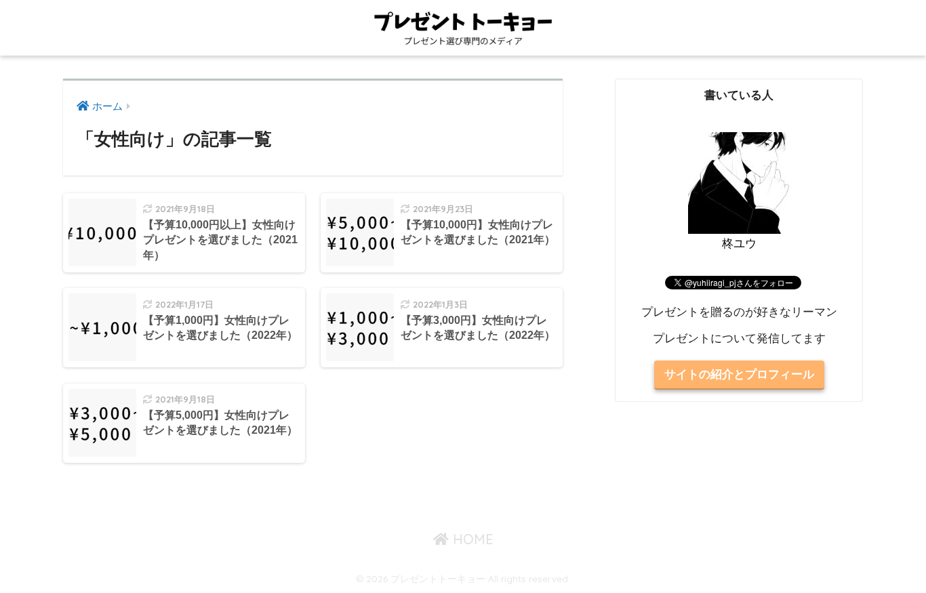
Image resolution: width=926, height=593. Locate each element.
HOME (471, 539)
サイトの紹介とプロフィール (739, 374)
